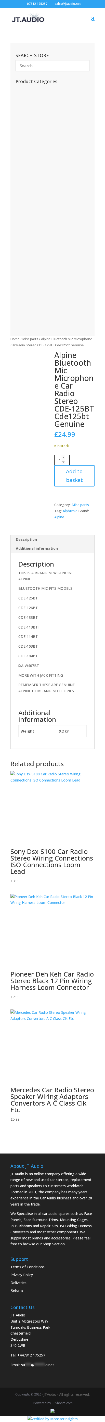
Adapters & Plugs (34, 222)
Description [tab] (26, 539)
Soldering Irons (31, 128)
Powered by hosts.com (53, 1403)
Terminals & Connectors (40, 199)
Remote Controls (34, 105)
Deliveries (18, 1282)
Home (15, 339)
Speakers (27, 277)
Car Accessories (32, 89)
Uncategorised (32, 112)
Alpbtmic (70, 510)
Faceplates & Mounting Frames (47, 167)
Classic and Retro (35, 315)
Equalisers (28, 238)
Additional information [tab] (37, 548)
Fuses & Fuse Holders (36, 191)
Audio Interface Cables (38, 206)
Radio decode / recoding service (46, 97)
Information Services (36, 136)
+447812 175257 (31, 1355)
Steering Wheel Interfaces (40, 183)
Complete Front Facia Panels (44, 307)
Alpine (59, 517)
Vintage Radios (32, 120)
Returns (16, 1290)
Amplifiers (28, 262)
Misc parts (30, 339)
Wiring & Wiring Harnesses (42, 214)
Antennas (26, 144)
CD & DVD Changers (38, 254)
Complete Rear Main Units (40, 299)
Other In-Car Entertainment (42, 246)
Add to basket (74, 475)
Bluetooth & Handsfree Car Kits (45, 151)
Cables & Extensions (36, 159)
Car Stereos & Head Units (42, 269)
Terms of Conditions (27, 1266)
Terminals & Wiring (36, 230)
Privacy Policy (21, 1274)
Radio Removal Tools (37, 175)
